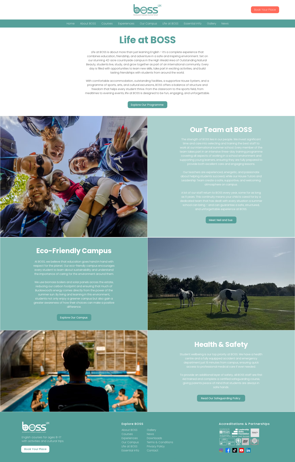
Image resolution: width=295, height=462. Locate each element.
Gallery (151, 430)
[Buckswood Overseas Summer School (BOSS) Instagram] (221, 450)
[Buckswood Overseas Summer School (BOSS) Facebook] (228, 450)
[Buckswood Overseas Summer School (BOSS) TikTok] (234, 450)
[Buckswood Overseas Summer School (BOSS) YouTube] (241, 450)
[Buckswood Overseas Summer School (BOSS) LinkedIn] (248, 450)
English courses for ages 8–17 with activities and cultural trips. (43, 439)
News (150, 434)
